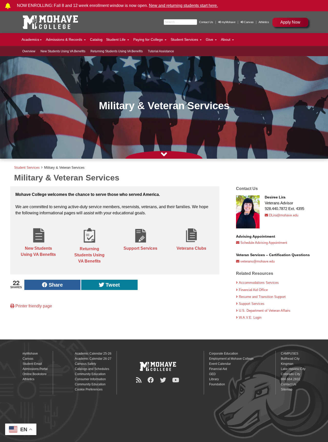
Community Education (90, 374)
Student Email (32, 364)
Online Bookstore (35, 374)
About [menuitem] (226, 39)
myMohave (228, 22)
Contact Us (206, 22)
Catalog (96, 39)
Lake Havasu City (293, 369)
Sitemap (286, 389)
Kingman (287, 364)
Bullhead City (290, 358)
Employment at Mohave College (231, 358)
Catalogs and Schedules (92, 369)
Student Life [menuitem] (116, 39)
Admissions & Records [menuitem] (64, 39)
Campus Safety (85, 364)
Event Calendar (220, 364)
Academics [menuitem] (30, 39)
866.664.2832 (290, 379)
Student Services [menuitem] (185, 39)
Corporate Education (223, 353)
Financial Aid (218, 369)
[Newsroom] (139, 380)
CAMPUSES (289, 353)
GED (212, 374)
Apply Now (290, 22)
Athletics (264, 22)
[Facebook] (151, 380)
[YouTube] (176, 380)
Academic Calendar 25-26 (93, 353)
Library (214, 379)
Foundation (217, 384)
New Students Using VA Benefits (62, 51)
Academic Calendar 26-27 (93, 358)
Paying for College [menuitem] (148, 39)
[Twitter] (164, 380)
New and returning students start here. (183, 5)
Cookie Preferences (88, 389)
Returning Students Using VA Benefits (116, 51)
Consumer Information (90, 379)
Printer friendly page (33, 306)
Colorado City (290, 374)
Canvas (248, 22)
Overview (28, 51)
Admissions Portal (35, 369)
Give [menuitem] (210, 39)
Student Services (27, 167)
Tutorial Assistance (161, 51)
